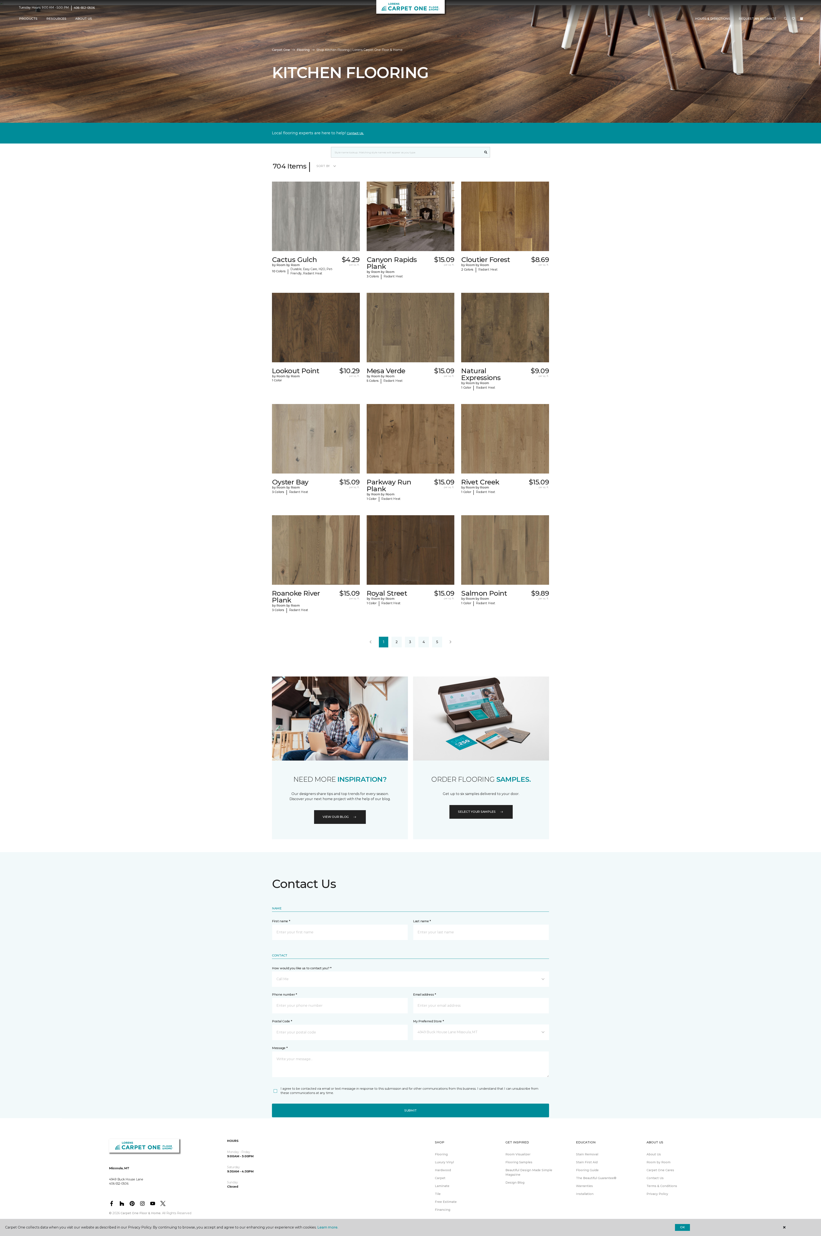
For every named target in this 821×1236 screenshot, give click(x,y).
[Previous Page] (370, 642)
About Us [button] (83, 19)
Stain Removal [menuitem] (587, 1154)
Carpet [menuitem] (440, 1178)
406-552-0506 (84, 8)
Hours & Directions (712, 19)
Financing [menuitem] (442, 1210)
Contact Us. (355, 133)
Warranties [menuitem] (584, 1186)
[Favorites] (793, 19)
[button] (785, 19)
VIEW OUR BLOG (336, 817)
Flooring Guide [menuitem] (587, 1170)
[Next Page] (450, 642)
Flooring (303, 50)
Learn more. (327, 1227)
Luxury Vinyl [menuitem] (444, 1162)
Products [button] (28, 19)
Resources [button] (56, 19)
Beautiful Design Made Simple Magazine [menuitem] (528, 1172)
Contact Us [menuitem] (655, 1178)
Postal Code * (282, 1021)
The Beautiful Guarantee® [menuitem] (596, 1178)
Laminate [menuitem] (442, 1186)
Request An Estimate (757, 19)
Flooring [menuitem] (441, 1154)
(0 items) (801, 18)
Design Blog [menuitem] (514, 1182)
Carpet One (281, 50)
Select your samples (477, 812)
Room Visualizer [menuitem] (517, 1154)
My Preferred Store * (428, 1021)
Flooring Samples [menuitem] (518, 1162)
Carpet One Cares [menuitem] (660, 1170)
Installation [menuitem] (585, 1194)
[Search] (486, 152)
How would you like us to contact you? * (301, 968)
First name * (281, 921)
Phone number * (284, 994)
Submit (410, 1110)
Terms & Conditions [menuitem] (662, 1186)
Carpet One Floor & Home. (141, 1213)
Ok (682, 1227)
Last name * (422, 921)
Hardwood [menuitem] (443, 1170)
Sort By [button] (323, 166)
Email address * (424, 994)
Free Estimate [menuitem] (446, 1202)
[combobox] (406, 152)
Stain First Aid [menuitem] (587, 1162)
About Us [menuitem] (654, 1154)
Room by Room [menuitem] (658, 1162)
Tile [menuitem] (438, 1194)
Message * (279, 1048)
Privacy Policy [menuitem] (657, 1194)
